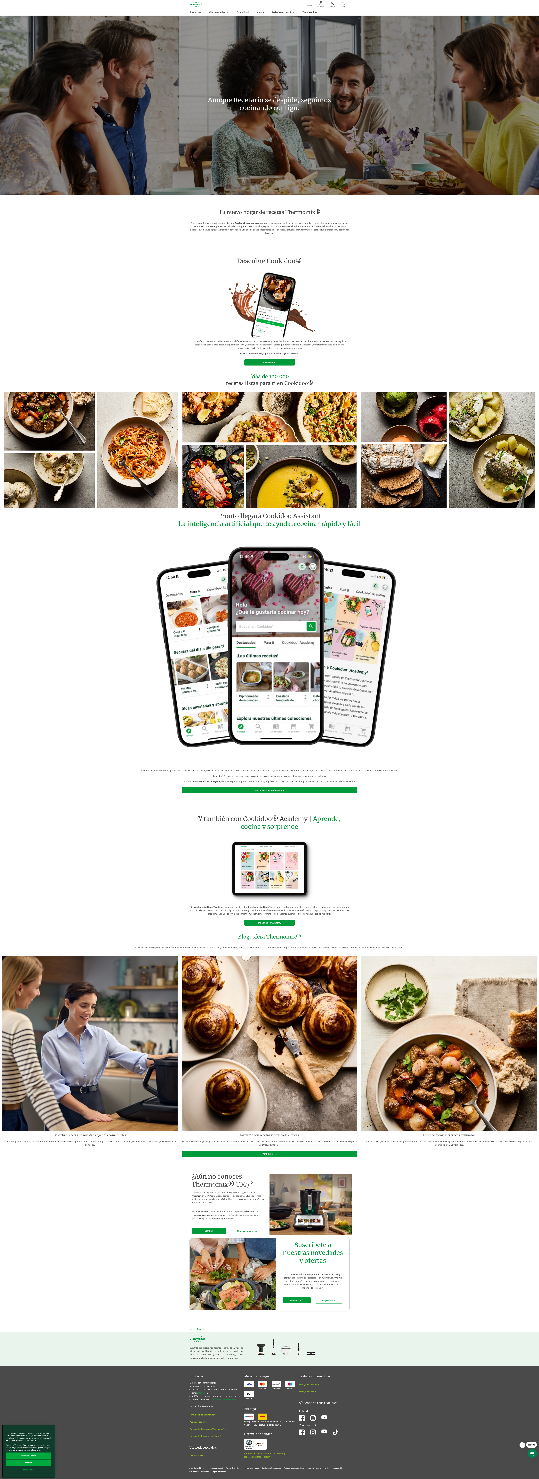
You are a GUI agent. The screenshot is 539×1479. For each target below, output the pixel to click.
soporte (202, 1392)
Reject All (28, 1462)
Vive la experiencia (219, 12)
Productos (196, 12)
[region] (28, 1451)
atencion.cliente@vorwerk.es (225, 1399)
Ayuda (260, 12)
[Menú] (265, 1440)
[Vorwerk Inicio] (195, 4)
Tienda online (310, 12)
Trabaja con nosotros (283, 12)
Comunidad (243, 12)
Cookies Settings (29, 1469)
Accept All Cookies (28, 1455)
